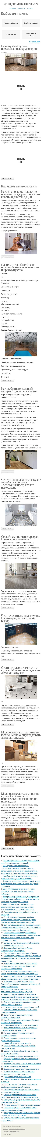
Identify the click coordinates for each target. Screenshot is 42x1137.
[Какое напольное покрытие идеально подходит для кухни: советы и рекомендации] (21, 243)
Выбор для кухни (31, 23)
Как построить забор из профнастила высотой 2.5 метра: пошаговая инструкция (21, 1065)
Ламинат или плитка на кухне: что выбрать (21, 1025)
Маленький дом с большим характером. (19, 909)
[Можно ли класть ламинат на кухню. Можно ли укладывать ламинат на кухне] (21, 750)
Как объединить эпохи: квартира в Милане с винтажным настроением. (20, 1021)
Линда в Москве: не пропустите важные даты (22, 1105)
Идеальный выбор (11, 23)
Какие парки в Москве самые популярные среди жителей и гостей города (19, 1029)
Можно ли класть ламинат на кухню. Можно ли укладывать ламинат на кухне (20, 735)
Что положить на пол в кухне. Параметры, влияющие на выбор (20, 618)
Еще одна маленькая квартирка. (16, 865)
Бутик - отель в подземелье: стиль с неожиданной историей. (16, 1016)
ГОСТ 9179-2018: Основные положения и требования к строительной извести (19, 1085)
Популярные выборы (31, 34)
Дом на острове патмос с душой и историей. (21, 1007)
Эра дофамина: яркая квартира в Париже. (21, 953)
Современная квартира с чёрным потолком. (21, 1069)
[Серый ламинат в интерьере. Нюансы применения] (21, 576)
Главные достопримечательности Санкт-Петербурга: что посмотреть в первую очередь (19, 1095)
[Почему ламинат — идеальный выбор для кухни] (21, 62)
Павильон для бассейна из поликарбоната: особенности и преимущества (20, 267)
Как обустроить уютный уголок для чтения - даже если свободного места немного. (19, 877)
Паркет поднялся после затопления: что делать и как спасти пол (18, 1039)
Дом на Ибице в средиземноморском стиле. (21, 1056)
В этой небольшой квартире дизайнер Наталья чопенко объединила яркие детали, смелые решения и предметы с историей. (18, 919)
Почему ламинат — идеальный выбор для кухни (19, 47)
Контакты (5, 1129)
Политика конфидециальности (11, 1131)
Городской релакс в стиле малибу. (17, 1043)
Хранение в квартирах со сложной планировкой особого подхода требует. (16, 990)
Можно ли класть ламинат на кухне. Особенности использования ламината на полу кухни (20, 797)
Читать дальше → (7, 178)
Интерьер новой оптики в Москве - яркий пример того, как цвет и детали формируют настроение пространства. (19, 966)
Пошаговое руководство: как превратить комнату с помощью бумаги (18, 1108)
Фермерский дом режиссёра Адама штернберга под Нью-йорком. (16, 949)
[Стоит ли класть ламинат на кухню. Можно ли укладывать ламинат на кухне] (21, 687)
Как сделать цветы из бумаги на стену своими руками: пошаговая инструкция (20, 1113)
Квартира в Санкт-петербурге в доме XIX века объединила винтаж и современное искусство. (21, 977)
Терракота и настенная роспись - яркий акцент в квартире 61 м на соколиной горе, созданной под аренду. (20, 883)
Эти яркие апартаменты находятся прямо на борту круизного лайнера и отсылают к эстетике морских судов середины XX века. (20, 899)
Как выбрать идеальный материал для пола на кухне (19, 389)
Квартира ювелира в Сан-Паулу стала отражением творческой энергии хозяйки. (17, 905)
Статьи (30, 8)
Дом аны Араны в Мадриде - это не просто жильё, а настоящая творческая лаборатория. (19, 972)
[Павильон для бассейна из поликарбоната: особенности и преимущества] (21, 344)
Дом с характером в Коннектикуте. (17, 1076)
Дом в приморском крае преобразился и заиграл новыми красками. (18, 1003)
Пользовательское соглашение (17, 1129)
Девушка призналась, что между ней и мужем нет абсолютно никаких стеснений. (20, 861)
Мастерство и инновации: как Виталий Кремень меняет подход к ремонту (17, 1072)
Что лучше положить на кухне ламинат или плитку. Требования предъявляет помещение (21, 483)
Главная (12, 8)
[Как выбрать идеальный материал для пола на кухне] (21, 459)
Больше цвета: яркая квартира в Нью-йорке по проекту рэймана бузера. (20, 944)
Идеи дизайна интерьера (21, 4)
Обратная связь (7, 1134)
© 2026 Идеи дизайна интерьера (12, 1126)
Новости (21, 8)
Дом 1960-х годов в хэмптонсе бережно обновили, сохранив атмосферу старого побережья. (18, 891)
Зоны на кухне (11, 34)
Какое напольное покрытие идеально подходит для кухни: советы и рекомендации (21, 194)
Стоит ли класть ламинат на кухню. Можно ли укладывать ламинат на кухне (20, 670)
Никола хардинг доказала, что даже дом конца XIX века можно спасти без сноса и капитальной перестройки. (21, 958)
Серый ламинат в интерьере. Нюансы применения (19, 537)
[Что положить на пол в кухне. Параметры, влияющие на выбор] (21, 634)
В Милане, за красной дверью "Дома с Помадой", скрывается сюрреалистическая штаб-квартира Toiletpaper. (21, 984)
